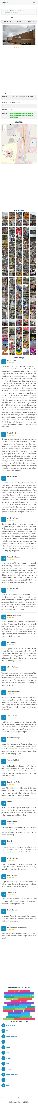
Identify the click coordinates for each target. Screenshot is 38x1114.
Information (7, 21)
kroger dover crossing (7, 1007)
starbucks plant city (29, 993)
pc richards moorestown (29, 1011)
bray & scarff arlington (25, 991)
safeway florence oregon (25, 1005)
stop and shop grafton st (13, 1005)
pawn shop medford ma (9, 1009)
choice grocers (26, 1015)
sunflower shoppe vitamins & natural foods (24, 997)
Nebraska (11, 11)
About (8, 1098)
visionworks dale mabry (20, 1018)
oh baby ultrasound (18, 995)
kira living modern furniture (25, 999)
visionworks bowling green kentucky (19, 1001)
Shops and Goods (8, 2)
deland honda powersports (14, 1013)
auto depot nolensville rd (26, 1016)
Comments (31, 21)
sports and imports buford (28, 1003)
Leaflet (34, 163)
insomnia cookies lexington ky (12, 1016)
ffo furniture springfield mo (20, 1007)
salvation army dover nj (13, 991)
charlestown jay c (8, 995)
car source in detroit (9, 997)
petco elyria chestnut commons (15, 1015)
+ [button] (4, 126)
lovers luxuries (20, 993)
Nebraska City (21, 11)
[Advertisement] (19, 69)
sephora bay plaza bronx (12, 999)
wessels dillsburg (31, 1007)
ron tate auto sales (30, 1009)
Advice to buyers (17, 1098)
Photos (19, 21)
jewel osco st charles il (8, 1011)
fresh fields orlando (25, 1013)
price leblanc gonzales (8, 1018)
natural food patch (30, 1018)
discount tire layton (18, 1011)
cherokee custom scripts (10, 993)
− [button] (4, 129)
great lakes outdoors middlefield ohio (12, 1003)
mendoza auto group (28, 995)
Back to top (31, 1098)
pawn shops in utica (20, 1009)
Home (4, 11)
